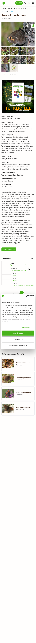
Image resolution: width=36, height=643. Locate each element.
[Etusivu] (3, 3)
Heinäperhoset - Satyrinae (18, 270)
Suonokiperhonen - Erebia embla (24, 286)
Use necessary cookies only (18, 345)
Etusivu (3, 8)
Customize (16, 339)
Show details (26, 327)
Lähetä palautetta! (9, 249)
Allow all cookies (18, 333)
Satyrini (14, 275)
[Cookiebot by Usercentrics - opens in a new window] (26, 296)
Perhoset (10, 8)
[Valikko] (33, 3)
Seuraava (10, 11)
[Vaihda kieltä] (29, 3)
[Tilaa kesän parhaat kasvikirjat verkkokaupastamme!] (18, 96)
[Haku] (25, 3)
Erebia (15, 280)
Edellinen (4, 11)
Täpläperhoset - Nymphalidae (19, 265)
